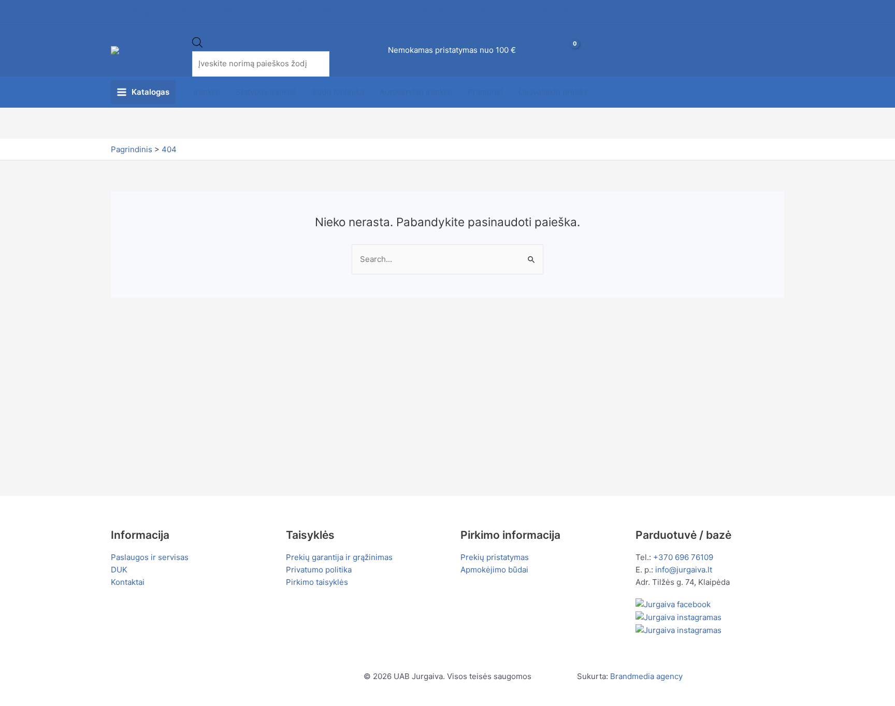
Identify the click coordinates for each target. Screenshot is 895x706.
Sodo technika (338, 92)
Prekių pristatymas (494, 557)
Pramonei (485, 92)
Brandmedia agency (646, 676)
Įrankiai (207, 92)
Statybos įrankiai (266, 92)
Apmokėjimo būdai (494, 570)
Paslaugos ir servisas (150, 557)
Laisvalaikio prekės (553, 92)
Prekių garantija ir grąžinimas (339, 557)
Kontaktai (128, 582)
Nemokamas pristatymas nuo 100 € (452, 50)
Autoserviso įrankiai (416, 92)
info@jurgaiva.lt (683, 570)
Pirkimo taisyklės (317, 582)
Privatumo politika (319, 570)
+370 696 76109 (683, 557)
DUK (119, 570)
